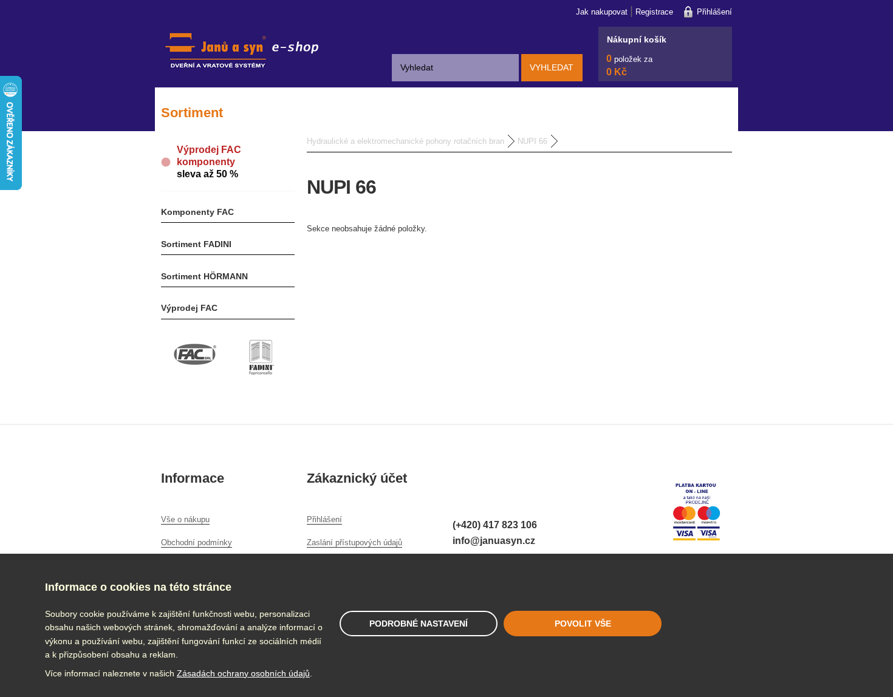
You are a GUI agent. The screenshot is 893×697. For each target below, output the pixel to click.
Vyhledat (551, 67)
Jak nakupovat (602, 11)
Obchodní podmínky (196, 542)
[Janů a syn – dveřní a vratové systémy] (240, 78)
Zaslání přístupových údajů (354, 542)
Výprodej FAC (189, 308)
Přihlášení (714, 11)
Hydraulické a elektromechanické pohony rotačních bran (405, 141)
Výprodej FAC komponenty (209, 161)
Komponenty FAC (197, 212)
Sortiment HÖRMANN (204, 276)
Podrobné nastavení (418, 623)
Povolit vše (583, 623)
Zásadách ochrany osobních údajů (243, 673)
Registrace (654, 11)
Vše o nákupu (185, 519)
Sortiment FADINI (196, 244)
